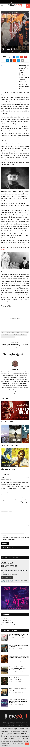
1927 (2, 332)
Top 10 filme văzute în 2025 (9, 445)
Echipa (17, 2)
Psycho (3, 249)
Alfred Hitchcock (9, 332)
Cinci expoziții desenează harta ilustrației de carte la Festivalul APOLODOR (18, 701)
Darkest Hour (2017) (7, 422)
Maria (2, 477)
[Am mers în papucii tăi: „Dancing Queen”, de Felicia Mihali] (4, 637)
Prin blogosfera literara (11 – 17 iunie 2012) (15, 346)
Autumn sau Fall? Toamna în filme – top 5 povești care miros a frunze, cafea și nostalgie (19, 657)
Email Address (5, 574)
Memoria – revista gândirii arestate (10, 625)
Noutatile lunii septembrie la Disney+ (17, 689)
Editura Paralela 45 (6, 620)
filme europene (15, 334)
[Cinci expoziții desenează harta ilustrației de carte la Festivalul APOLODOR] (4, 703)
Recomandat (15, 46)
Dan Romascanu (7, 51)
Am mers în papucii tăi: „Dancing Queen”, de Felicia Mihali (18, 635)
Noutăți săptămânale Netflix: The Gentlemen (18, 645)
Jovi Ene (12, 648)
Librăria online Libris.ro (7, 622)
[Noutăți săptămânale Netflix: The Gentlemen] (4, 648)
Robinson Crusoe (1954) (8, 469)
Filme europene (9, 46)
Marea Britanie (5, 336)
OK (27, 743)
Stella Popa (13, 637)
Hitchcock (23, 334)
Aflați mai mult (6, 745)
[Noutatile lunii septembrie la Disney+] (4, 692)
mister (12, 336)
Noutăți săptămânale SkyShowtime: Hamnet (16, 678)
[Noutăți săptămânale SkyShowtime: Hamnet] (4, 681)
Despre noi (12, 2)
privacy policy (23, 580)
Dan (22, 332)
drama (26, 332)
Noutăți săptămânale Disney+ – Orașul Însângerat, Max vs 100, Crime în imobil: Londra (18, 668)
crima (17, 332)
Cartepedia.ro (4, 618)
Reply (27, 477)
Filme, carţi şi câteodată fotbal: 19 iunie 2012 (15, 355)
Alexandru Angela (6, 493)
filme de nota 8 (5, 334)
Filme (4, 46)
